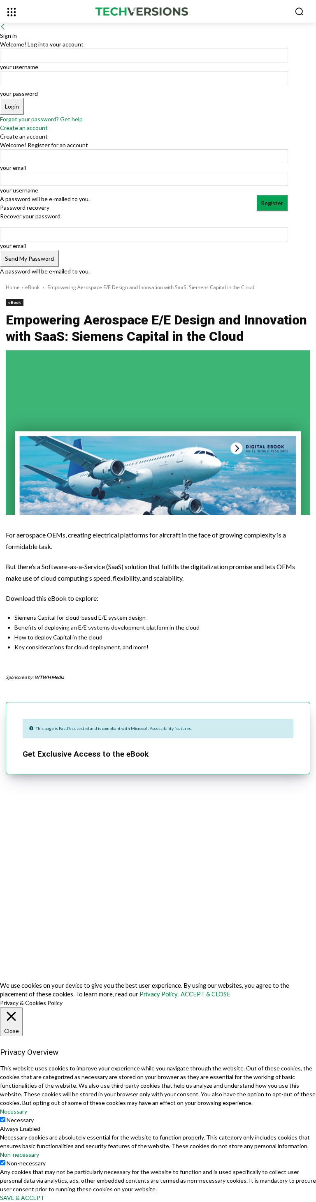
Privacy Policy (158, 994)
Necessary (20, 1119)
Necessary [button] (13, 1111)
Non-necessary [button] (19, 1154)
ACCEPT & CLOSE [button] (205, 994)
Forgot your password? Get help (41, 119)
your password (19, 93)
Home (13, 287)
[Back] (3, 26)
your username (19, 66)
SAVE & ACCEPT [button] (22, 1197)
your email (13, 167)
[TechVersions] (158, 12)
